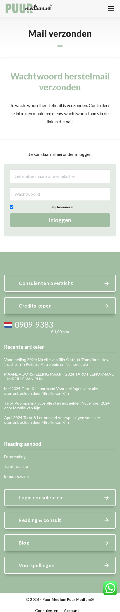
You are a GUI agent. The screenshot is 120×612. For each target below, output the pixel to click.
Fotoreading (15, 456)
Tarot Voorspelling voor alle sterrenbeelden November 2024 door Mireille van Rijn (57, 405)
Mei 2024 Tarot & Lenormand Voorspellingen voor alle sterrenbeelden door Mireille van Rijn (51, 391)
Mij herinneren (62, 207)
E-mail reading (16, 476)
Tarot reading (16, 466)
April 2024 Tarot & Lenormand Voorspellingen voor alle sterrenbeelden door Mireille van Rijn (52, 420)
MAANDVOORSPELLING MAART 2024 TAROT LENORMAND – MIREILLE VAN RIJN (59, 376)
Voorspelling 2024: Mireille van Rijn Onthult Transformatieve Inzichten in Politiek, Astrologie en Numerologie (57, 362)
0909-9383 (34, 324)
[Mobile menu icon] (110, 8)
